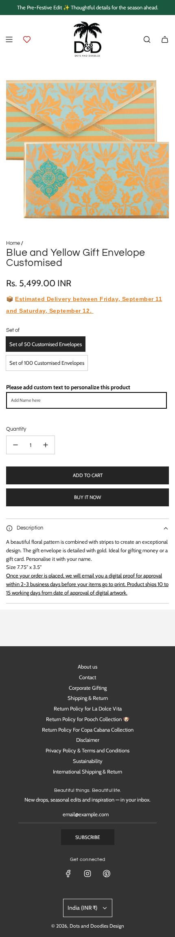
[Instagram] (87, 874)
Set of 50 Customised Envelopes (45, 344)
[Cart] (165, 39)
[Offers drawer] (27, 39)
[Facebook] (68, 874)
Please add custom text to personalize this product (68, 387)
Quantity (16, 429)
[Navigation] (9, 39)
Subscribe (87, 837)
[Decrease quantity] (15, 445)
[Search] (147, 39)
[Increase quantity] (46, 445)
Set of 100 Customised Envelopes (46, 363)
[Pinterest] (107, 874)
